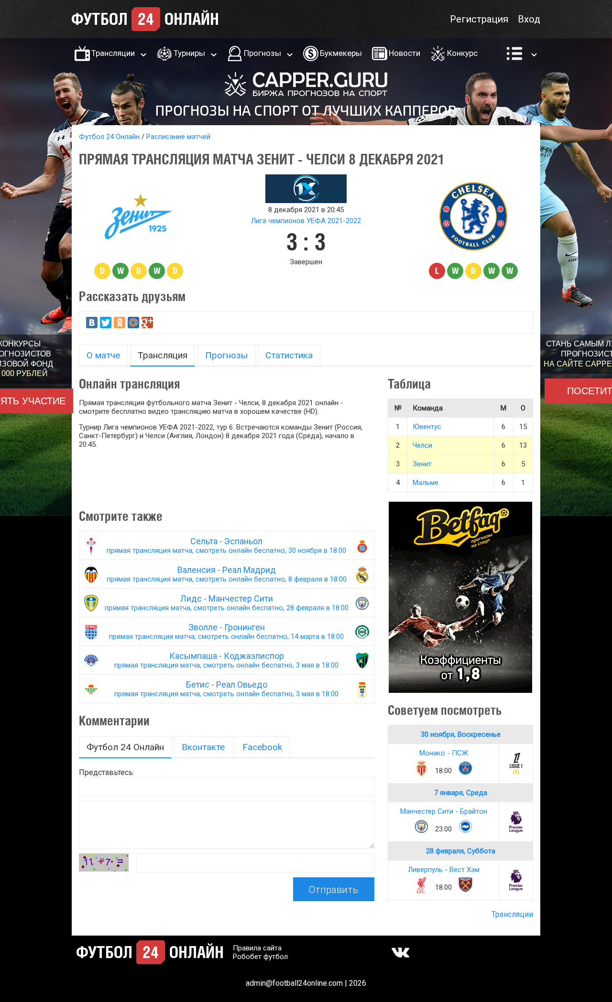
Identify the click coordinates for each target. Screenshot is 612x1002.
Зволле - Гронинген (226, 631)
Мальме (425, 482)
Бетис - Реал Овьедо (226, 688)
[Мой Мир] (133, 322)
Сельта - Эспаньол (226, 545)
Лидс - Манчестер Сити (227, 602)
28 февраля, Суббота (460, 851)
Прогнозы (262, 53)
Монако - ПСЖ (443, 753)
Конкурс (462, 53)
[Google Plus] (147, 322)
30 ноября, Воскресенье (461, 734)
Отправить (333, 889)
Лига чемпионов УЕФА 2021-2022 (306, 220)
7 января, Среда (460, 792)
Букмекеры (341, 53)
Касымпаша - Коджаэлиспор (226, 660)
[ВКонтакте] (92, 322)
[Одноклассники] (119, 322)
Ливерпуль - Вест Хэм (444, 869)
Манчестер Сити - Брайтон (443, 811)
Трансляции (113, 53)
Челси (422, 445)
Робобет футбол (260, 956)
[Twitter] (105, 322)
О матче (103, 355)
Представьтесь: (106, 772)
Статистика (289, 355)
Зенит (422, 464)
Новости (404, 53)
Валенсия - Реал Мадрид (227, 574)
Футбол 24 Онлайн (109, 136)
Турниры (189, 53)
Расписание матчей (178, 136)
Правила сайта (257, 948)
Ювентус (427, 426)
